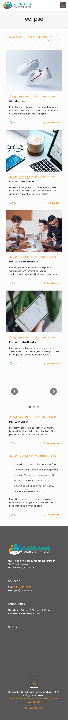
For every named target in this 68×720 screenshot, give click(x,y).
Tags (29, 37)
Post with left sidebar (22, 181)
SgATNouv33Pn (21, 96)
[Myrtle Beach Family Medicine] (18, 5)
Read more (53, 122)
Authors (45, 37)
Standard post (18, 101)
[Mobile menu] (63, 5)
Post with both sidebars (23, 261)
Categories (14, 37)
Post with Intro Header (22, 342)
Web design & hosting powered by (30, 698)
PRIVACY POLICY (34, 708)
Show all (55, 40)
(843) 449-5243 (22, 587)
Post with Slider (18, 422)
